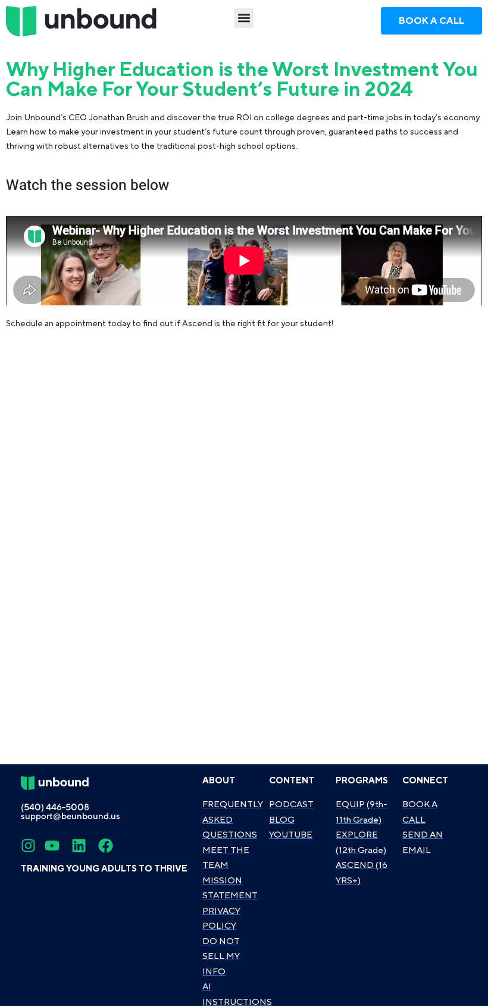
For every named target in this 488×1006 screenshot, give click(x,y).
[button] (244, 18)
